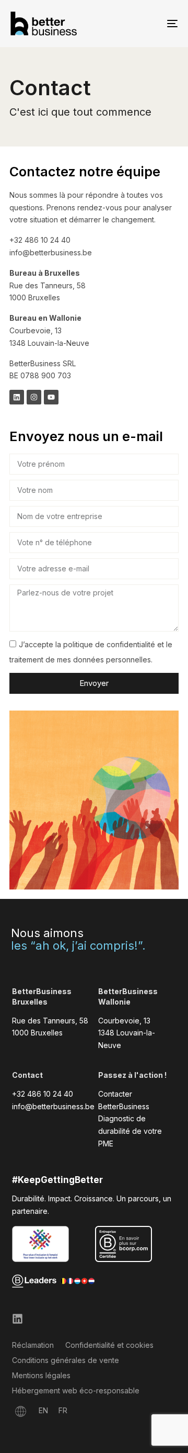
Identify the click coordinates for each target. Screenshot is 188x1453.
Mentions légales (41, 1375)
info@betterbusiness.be (53, 1106)
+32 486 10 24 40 (42, 1093)
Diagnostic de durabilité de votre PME (130, 1131)
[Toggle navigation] (150, 23)
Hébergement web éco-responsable (75, 1390)
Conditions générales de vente (65, 1360)
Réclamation (33, 1345)
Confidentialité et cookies (109, 1345)
